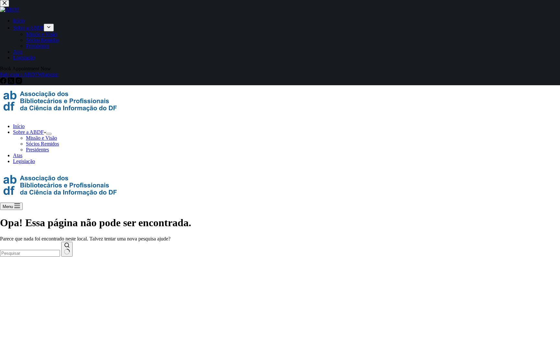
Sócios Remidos (42, 143)
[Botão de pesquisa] (67, 249)
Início (19, 126)
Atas (17, 155)
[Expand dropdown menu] (49, 134)
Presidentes (37, 149)
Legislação (24, 161)
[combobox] (30, 253)
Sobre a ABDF (28, 132)
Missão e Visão (41, 138)
